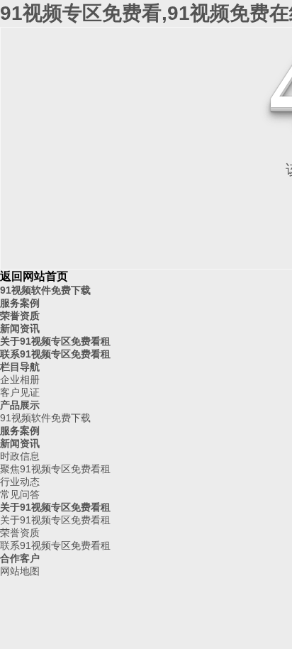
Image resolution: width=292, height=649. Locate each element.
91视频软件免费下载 (45, 290)
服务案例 (20, 303)
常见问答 (20, 494)
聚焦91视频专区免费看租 (55, 469)
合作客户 (20, 558)
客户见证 (20, 392)
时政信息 (20, 456)
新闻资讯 (20, 328)
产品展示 (20, 405)
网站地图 (20, 571)
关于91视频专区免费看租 (55, 341)
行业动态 (20, 481)
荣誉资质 (20, 315)
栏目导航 (20, 366)
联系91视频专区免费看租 (55, 354)
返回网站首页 (34, 276)
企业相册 (20, 379)
